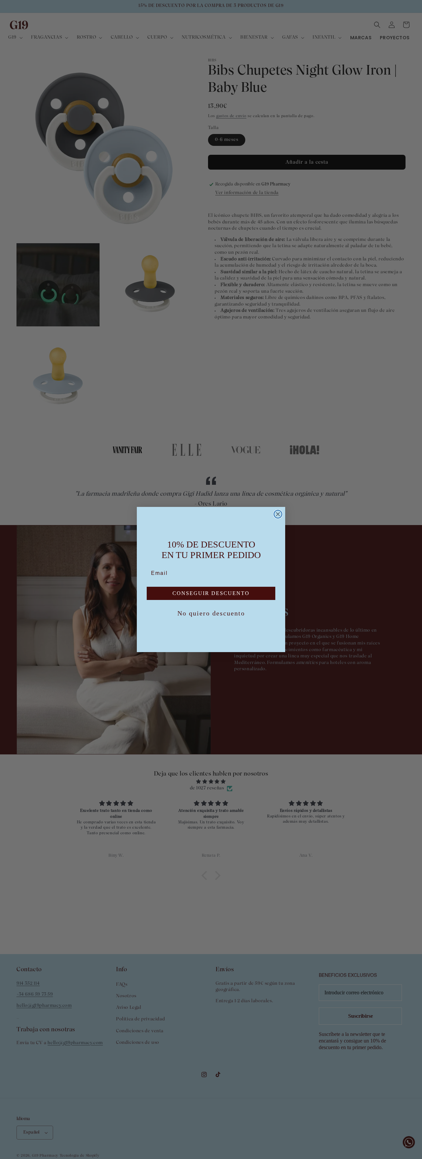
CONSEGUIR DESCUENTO (211, 593)
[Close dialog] (278, 514)
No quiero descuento (211, 613)
